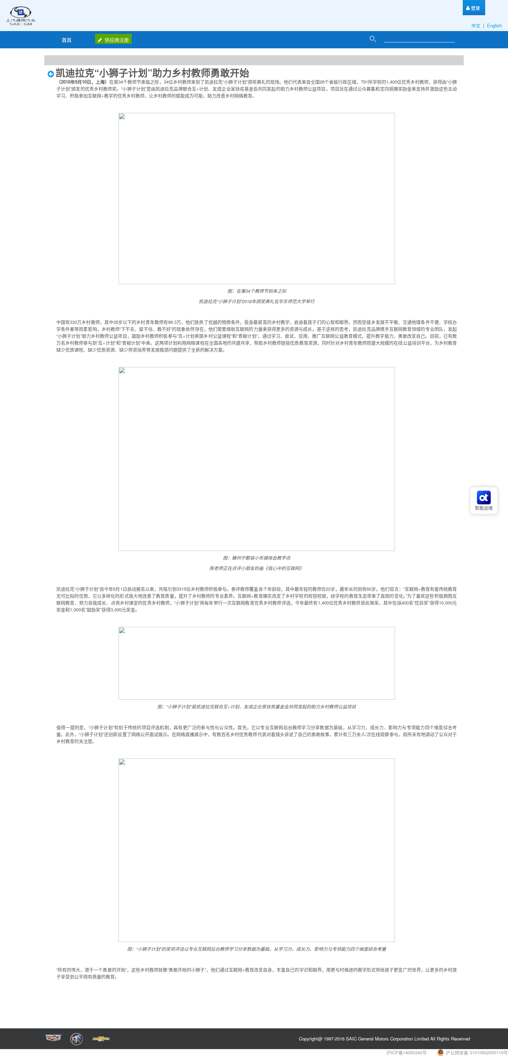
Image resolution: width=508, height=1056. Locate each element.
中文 (476, 25)
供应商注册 (117, 39)
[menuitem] (473, 7)
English (495, 25)
